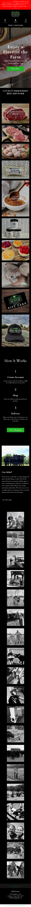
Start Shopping (15, 430)
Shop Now (15, 68)
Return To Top (15, 886)
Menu (26, 22)
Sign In (15, 22)
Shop (5, 22)
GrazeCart (24, 905)
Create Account (18, 25)
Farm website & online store (11, 905)
